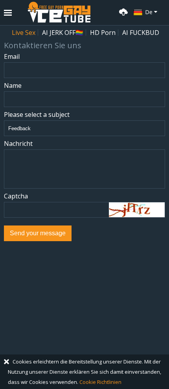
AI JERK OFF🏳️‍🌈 (62, 32)
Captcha (16, 196)
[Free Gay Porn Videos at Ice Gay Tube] (59, 12)
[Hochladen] (122, 11)
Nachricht (18, 143)
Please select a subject (37, 114)
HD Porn (103, 32)
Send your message (38, 233)
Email (12, 56)
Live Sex (23, 32)
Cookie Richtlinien (100, 381)
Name (13, 85)
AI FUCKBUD (140, 32)
